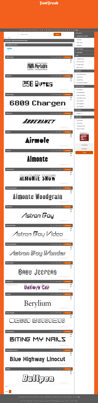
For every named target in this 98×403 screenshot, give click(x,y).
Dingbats (79, 45)
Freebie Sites (80, 64)
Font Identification (81, 74)
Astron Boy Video (10, 225)
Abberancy (9, 113)
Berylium (8, 294)
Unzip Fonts (80, 77)
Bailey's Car (9, 281)
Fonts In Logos (80, 128)
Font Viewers (80, 101)
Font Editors (80, 89)
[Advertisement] (49, 17)
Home (5, 37)
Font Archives (80, 61)
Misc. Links (80, 67)
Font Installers (80, 103)
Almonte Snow (10, 169)
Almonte (8, 150)
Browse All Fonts (82, 36)
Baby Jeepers (9, 263)
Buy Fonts (80, 49)
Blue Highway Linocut (12, 350)
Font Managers (81, 92)
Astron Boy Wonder (11, 244)
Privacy (76, 400)
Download (68, 57)
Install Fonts (80, 80)
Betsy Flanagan (10, 312)
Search (57, 34)
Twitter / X (79, 113)
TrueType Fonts (81, 126)
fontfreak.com (57, 400)
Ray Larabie (59, 57)
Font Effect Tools (81, 98)
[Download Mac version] (71, 62)
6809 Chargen (10, 94)
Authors (79, 52)
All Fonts (79, 39)
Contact (85, 148)
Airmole (8, 132)
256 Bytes (9, 75)
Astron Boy (9, 206)
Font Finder (80, 120)
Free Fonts (79, 123)
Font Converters (81, 95)
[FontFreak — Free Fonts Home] (49, 3)
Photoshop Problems (82, 82)
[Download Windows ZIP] (71, 60)
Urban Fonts (29, 400)
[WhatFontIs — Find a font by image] (84, 140)
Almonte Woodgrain (11, 188)
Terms (71, 400)
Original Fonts (80, 59)
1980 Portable (10, 57)
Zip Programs (80, 106)
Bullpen (8, 369)
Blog (76, 30)
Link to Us (84, 145)
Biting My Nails (10, 331)
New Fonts (79, 42)
